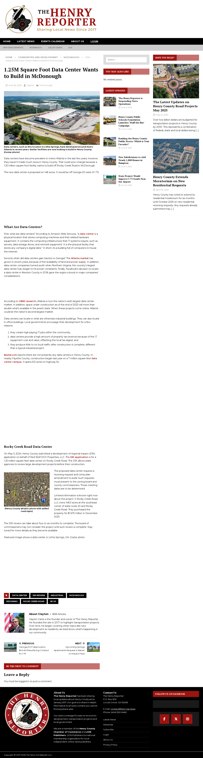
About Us (77, 41)
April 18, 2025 (162, 189)
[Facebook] (164, 719)
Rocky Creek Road (33, 601)
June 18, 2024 (15, 85)
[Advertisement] (52, 199)
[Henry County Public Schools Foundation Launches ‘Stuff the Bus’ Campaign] (109, 120)
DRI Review (39, 595)
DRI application (79, 457)
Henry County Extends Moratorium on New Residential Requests (170, 181)
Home (6, 41)
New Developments (13, 47)
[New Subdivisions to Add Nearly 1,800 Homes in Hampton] (109, 160)
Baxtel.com (10, 354)
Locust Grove (55, 47)
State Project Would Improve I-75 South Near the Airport (132, 178)
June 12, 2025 (126, 148)
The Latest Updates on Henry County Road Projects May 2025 (175, 106)
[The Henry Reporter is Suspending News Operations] (109, 101)
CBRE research (27, 301)
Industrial (57, 595)
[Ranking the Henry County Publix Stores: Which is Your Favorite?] (109, 142)
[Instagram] (187, 719)
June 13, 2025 (126, 107)
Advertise (108, 724)
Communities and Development (38, 57)
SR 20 (53, 601)
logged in (24, 681)
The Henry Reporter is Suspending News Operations (130, 101)
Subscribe (108, 729)
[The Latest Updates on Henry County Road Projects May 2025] (176, 81)
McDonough (35, 47)
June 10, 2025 (126, 185)
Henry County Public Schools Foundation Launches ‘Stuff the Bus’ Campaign (131, 121)
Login (94, 41)
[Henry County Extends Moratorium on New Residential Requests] (176, 156)
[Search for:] (126, 59)
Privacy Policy (110, 744)
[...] (197, 130)
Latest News (26, 41)
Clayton (30, 85)
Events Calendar (53, 41)
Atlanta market (80, 258)
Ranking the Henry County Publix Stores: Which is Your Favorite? (133, 141)
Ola (70, 47)
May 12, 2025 (162, 114)
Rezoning (12, 601)
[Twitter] (176, 719)
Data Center (19, 595)
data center (87, 233)
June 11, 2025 (126, 166)
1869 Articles (59, 614)
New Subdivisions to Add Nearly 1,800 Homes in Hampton (132, 160)
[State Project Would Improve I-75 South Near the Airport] (109, 179)
